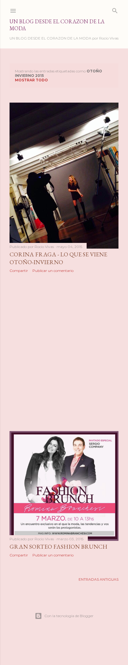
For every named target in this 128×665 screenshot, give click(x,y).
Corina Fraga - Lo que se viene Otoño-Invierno (58, 258)
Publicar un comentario (53, 270)
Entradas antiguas (98, 579)
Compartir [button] (19, 270)
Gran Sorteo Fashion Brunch (58, 546)
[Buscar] (114, 9)
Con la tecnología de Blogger (68, 616)
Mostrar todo (31, 80)
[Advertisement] (64, 352)
